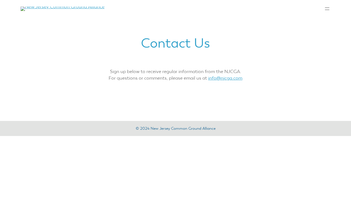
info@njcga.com (225, 78)
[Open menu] (327, 8)
